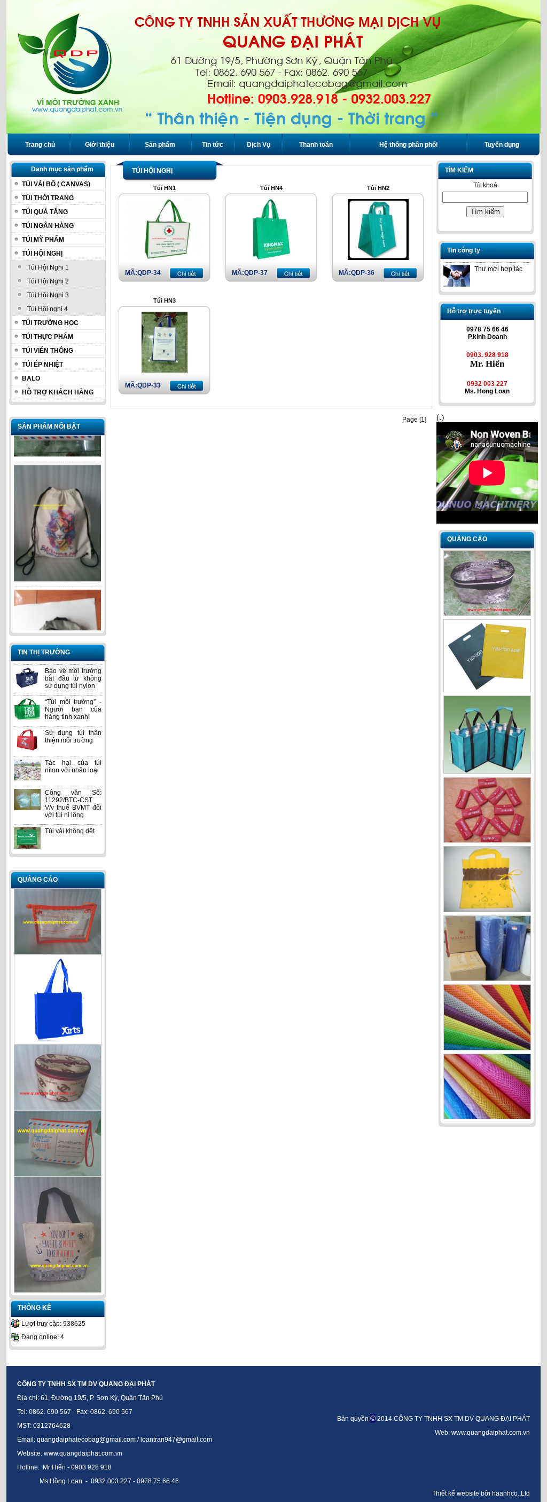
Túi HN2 (378, 188)
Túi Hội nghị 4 (47, 309)
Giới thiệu (99, 144)
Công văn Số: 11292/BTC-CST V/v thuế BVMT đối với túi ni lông (73, 804)
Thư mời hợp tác (498, 269)
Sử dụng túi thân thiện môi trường (73, 736)
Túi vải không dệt (70, 831)
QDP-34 (149, 272)
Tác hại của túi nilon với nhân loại (73, 766)
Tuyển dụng (502, 144)
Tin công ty (463, 250)
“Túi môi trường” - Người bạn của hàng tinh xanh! (73, 709)
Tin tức (212, 144)
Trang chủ (40, 144)
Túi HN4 (271, 188)
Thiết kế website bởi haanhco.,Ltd (481, 1493)
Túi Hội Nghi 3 (48, 295)
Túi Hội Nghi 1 (48, 267)
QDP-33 (149, 385)
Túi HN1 (164, 188)
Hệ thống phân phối (408, 144)
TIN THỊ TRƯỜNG (44, 652)
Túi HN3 (164, 300)
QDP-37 (256, 272)
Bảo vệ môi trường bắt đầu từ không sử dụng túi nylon (73, 678)
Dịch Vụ (258, 144)
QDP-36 (362, 272)
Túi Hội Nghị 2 (48, 281)
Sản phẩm (160, 144)
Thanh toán (316, 144)
